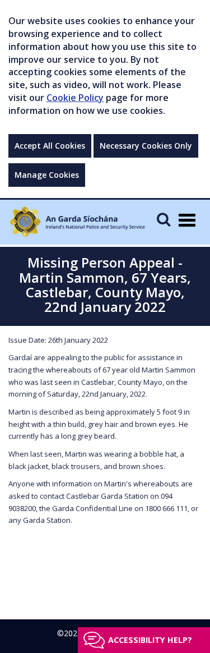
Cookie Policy (75, 97)
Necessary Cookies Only (146, 145)
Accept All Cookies (50, 145)
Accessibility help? (150, 639)
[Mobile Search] (163, 219)
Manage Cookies (47, 174)
